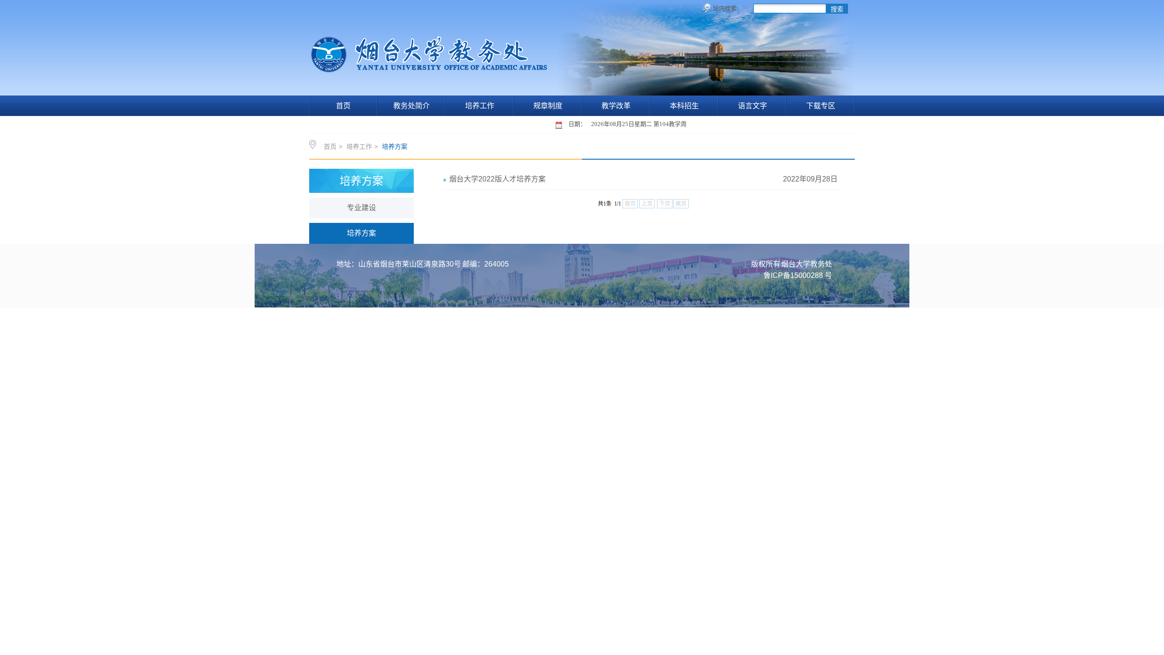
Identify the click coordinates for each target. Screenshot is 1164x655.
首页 (343, 106)
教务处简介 (411, 106)
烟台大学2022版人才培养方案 (497, 179)
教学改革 (616, 106)
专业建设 (361, 208)
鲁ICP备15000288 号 (797, 275)
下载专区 (820, 106)
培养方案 (361, 233)
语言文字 (752, 106)
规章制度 (547, 106)
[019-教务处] (430, 68)
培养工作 (479, 106)
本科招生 (684, 106)
